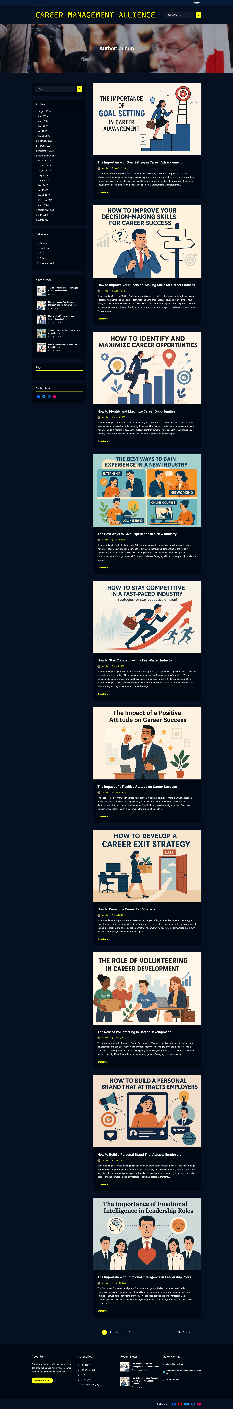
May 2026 (43, 126)
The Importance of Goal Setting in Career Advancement (63, 289)
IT (41, 253)
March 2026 (44, 136)
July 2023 (43, 215)
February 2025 (45, 200)
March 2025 (44, 195)
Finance (43, 243)
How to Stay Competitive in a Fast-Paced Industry (63, 345)
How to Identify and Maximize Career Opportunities (61, 317)
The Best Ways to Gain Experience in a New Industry (64, 331)
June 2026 (43, 121)
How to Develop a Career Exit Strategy (126, 909)
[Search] (198, 15)
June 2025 (43, 180)
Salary (43, 258)
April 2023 (43, 220)
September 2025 (46, 165)
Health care (45, 248)
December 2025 (46, 151)
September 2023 (46, 210)
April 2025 (43, 190)
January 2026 (45, 146)
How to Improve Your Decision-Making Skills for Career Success (62, 303)
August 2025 (44, 170)
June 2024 (43, 205)
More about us (42, 1380)
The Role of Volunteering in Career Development (134, 1032)
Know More (102, 192)
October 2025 (44, 160)
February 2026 (45, 141)
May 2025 (43, 185)
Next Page (184, 1332)
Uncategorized (47, 263)
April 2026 (43, 131)
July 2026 (43, 116)
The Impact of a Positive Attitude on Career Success (137, 787)
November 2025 (46, 156)
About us (197, 3)
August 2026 (44, 111)
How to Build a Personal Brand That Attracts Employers (139, 1155)
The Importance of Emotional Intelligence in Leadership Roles (144, 1277)
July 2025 (43, 175)
